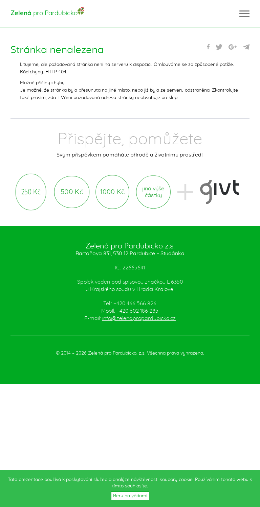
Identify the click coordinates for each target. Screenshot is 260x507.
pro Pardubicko (44, 13)
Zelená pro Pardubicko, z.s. (117, 353)
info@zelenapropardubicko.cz (139, 318)
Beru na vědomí (130, 495)
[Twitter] (219, 47)
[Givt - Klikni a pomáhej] (219, 192)
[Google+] (233, 47)
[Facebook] (208, 47)
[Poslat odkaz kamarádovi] (246, 47)
